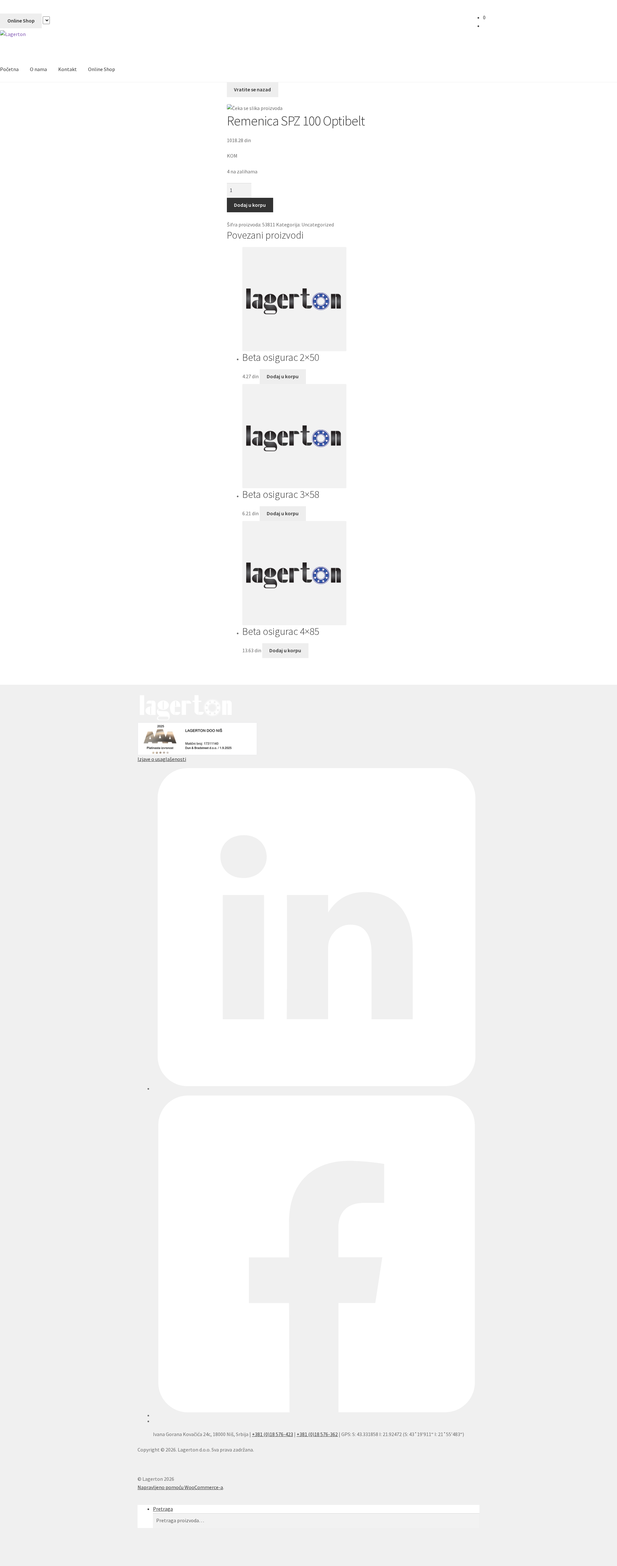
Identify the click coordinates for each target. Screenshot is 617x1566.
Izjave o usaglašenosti (162, 759)
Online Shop (21, 20)
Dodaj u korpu (250, 205)
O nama (38, 69)
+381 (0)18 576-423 (272, 1434)
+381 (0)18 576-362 (317, 1434)
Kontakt (67, 69)
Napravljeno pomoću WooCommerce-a (180, 1487)
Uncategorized (317, 224)
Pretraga (163, 1509)
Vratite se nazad (252, 89)
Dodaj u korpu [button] (283, 376)
